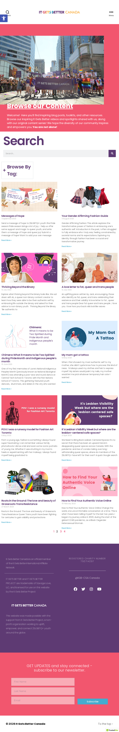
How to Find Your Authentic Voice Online (86, 500)
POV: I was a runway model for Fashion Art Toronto (27, 430)
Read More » (6, 240)
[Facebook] (75, 589)
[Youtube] (99, 589)
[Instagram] (91, 589)
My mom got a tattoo (75, 355)
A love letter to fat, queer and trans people (88, 287)
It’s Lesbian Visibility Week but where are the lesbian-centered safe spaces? (89, 430)
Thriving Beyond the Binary (18, 287)
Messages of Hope (12, 216)
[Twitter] (83, 589)
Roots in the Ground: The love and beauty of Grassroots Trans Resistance (28, 502)
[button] (4, 18)
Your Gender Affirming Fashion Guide (85, 216)
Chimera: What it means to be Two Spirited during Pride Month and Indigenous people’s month (28, 358)
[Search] (112, 153)
